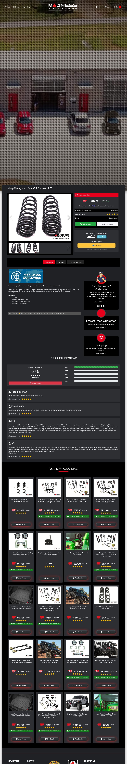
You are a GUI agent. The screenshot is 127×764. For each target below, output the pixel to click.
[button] (69, 218)
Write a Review (36, 383)
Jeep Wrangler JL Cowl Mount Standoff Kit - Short (105, 715)
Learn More (102, 237)
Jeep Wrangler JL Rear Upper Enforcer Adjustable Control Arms (21, 661)
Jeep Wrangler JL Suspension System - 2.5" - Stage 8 (77, 607)
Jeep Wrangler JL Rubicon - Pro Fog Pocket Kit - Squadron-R (21, 553)
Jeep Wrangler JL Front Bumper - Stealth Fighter (77, 715)
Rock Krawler (113, 218)
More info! (114, 210)
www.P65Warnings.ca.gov (57, 313)
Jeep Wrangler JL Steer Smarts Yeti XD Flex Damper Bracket (49, 553)
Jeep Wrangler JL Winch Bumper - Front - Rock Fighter (106, 661)
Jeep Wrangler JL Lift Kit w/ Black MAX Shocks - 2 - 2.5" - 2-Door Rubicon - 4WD (106, 554)
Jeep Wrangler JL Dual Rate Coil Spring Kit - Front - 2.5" (21, 500)
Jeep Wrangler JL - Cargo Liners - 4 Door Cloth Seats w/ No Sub (21, 715)
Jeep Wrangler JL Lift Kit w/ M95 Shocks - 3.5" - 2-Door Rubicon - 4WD (106, 501)
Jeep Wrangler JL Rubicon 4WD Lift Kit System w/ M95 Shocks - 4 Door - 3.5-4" (49, 501)
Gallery (27, 7)
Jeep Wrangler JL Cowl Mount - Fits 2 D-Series (77, 553)
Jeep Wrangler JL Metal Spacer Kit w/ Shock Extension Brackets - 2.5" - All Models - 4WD (49, 715)
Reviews (61, 262)
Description (49, 262)
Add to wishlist (107, 224)
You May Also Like (75, 262)
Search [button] (108, 7)
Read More (100, 328)
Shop (8, 7)
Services (17, 7)
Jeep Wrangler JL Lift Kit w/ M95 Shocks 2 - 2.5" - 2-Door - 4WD (77, 500)
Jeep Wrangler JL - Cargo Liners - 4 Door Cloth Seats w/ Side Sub (21, 607)
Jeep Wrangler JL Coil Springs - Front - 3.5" (106, 607)
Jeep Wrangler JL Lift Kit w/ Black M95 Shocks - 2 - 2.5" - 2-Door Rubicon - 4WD (49, 608)
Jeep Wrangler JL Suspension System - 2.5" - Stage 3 (49, 661)
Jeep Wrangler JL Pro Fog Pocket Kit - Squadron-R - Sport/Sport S (77, 661)
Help (99, 7)
